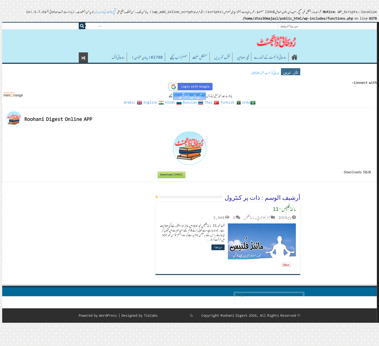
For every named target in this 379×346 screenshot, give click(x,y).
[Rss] (191, 315)
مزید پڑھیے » (218, 247)
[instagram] (163, 315)
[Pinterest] (177, 315)
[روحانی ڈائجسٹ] (276, 41)
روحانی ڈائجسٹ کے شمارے (270, 57)
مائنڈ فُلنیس (249, 217)
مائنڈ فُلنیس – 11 (284, 209)
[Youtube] (172, 315)
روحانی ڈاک (118, 57)
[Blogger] (168, 315)
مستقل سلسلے (199, 57)
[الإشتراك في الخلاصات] (157, 196)
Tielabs (151, 315)
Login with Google (195, 86)
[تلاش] (82, 26)
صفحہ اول (294, 57)
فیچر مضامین (243, 57)
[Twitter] (182, 315)
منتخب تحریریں (222, 57)
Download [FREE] (171, 174)
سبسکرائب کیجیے (178, 57)
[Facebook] (187, 315)
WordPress (108, 315)
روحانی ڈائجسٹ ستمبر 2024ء (264, 73)
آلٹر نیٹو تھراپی (263, 217)
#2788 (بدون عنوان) (147, 57)
